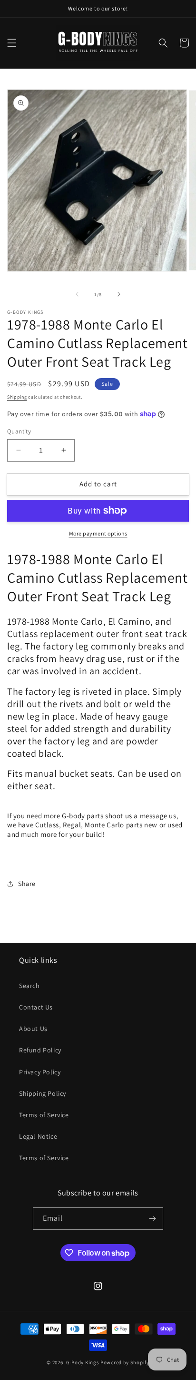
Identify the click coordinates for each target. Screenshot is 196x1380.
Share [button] (27, 883)
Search (29, 985)
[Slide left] (77, 294)
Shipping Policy (42, 1093)
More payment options (98, 533)
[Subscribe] (152, 1218)
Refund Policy (40, 1050)
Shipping (17, 397)
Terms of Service (44, 1115)
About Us (33, 1028)
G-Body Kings (82, 1362)
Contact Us (36, 1007)
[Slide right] (118, 294)
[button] (11, 42)
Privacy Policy (39, 1072)
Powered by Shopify (124, 1362)
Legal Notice (38, 1136)
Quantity (19, 431)
